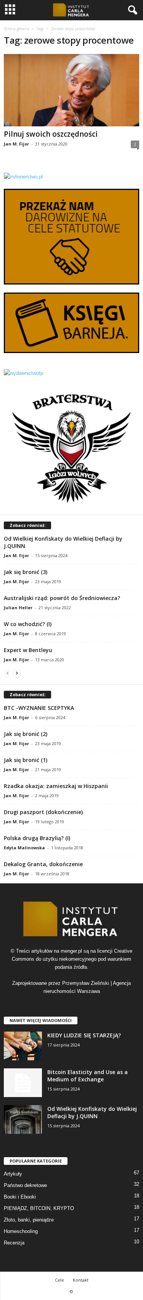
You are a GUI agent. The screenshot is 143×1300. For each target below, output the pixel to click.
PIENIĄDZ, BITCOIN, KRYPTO (39, 1208)
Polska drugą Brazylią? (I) (37, 838)
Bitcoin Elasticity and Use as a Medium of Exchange (87, 1075)
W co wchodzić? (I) (27, 624)
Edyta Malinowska (24, 847)
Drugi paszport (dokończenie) (43, 812)
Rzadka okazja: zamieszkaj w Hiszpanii (56, 786)
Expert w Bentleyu (28, 650)
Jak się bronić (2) (25, 733)
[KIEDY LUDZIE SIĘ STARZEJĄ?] (23, 1046)
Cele (59, 1280)
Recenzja (14, 1243)
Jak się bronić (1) (25, 760)
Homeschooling (21, 1231)
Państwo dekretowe (25, 1185)
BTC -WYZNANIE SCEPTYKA (39, 707)
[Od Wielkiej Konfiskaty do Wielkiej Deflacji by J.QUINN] (23, 1119)
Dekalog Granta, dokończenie (43, 864)
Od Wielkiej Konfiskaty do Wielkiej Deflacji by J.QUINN (92, 1112)
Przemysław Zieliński (85, 983)
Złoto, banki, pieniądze (29, 1220)
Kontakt (80, 1280)
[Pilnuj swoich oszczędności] (71, 90)
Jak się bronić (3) (25, 572)
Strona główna (16, 28)
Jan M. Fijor (16, 144)
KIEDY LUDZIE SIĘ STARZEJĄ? (84, 1035)
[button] (131, 10)
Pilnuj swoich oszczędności (51, 134)
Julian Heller (18, 607)
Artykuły (13, 1174)
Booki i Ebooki (20, 1197)
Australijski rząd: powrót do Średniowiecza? (62, 598)
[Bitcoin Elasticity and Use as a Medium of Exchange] (23, 1082)
